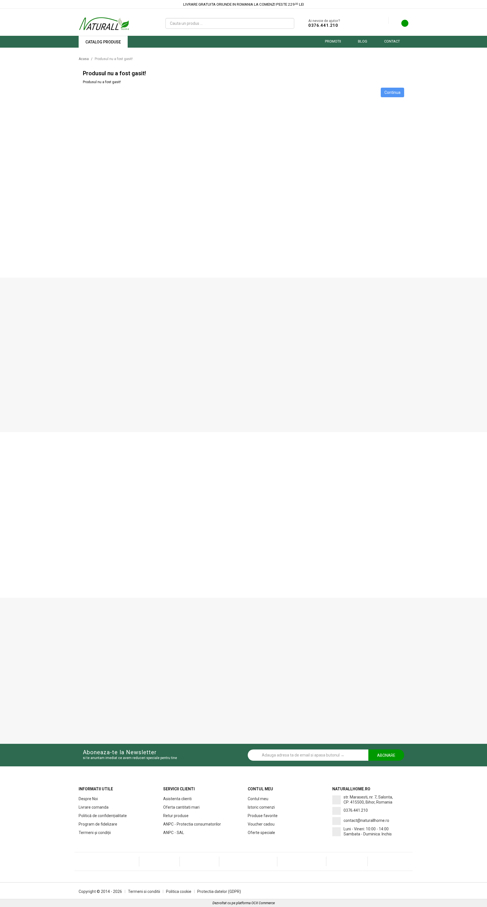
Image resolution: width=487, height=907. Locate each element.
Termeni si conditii (144, 891)
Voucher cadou (261, 824)
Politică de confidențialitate (103, 815)
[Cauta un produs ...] (287, 23)
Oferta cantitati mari (181, 807)
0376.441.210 (323, 25)
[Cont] (384, 20)
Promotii (333, 41)
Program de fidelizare (98, 824)
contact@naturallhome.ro (366, 820)
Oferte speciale (261, 832)
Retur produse (176, 815)
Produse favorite (263, 815)
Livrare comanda (94, 807)
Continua (392, 92)
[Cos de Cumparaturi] (401, 25)
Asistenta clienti (177, 799)
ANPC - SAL (173, 832)
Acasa (84, 59)
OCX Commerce (263, 903)
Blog (362, 41)
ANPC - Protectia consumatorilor (192, 824)
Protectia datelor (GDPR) (219, 891)
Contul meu (258, 799)
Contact (392, 41)
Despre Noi (88, 799)
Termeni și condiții (95, 832)
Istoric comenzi (261, 807)
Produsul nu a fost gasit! (114, 59)
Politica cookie (178, 891)
